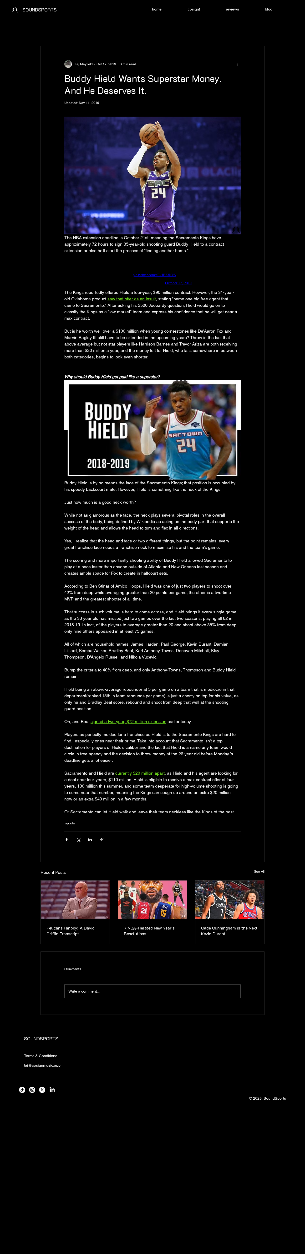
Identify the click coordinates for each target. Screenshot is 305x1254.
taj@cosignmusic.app (42, 1065)
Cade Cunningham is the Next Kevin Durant (229, 930)
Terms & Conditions (40, 1056)
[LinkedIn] (52, 1090)
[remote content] (152, 271)
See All (259, 871)
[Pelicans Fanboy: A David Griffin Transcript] (75, 900)
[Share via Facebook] (66, 839)
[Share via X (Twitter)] (78, 839)
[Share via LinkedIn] (90, 839)
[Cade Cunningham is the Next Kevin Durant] (229, 900)
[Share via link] (101, 839)
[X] (42, 1090)
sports (70, 823)
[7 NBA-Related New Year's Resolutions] (152, 900)
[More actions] (238, 64)
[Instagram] (32, 1090)
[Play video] (152, 429)
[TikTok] (22, 1090)
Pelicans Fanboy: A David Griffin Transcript (70, 930)
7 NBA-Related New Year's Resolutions (149, 930)
